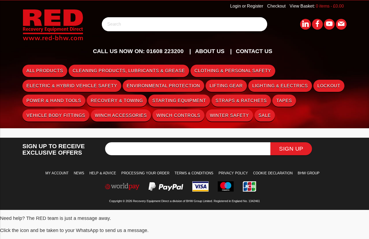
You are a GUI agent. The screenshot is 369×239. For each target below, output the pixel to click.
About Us (209, 51)
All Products (44, 70)
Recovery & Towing (117, 100)
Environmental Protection (163, 86)
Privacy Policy (233, 173)
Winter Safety (229, 115)
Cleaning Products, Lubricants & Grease (129, 70)
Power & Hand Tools (53, 100)
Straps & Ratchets (241, 100)
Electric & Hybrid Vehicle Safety (71, 86)
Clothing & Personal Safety (232, 70)
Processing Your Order (145, 173)
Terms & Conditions (194, 173)
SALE (265, 115)
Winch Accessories (121, 115)
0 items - (330, 6)
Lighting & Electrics (280, 86)
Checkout (276, 6)
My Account (57, 173)
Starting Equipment (179, 100)
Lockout (328, 86)
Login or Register (246, 6)
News (79, 173)
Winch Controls (178, 115)
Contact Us (254, 51)
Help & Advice (102, 173)
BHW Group (309, 173)
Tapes (284, 100)
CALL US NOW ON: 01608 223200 (138, 51)
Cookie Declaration (273, 173)
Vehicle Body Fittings (55, 115)
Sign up (291, 149)
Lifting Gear (226, 86)
